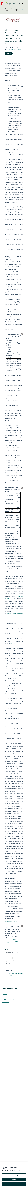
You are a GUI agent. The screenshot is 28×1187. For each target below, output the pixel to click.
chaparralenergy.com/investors (13, 636)
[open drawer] (25, 3)
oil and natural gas (10, 966)
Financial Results (17, 958)
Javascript (5, 1002)
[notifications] (22, 3)
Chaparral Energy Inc (15, 49)
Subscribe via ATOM (8, 999)
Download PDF (6, 994)
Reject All (14, 1179)
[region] (14, 1174)
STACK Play (8, 963)
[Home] (8, 3)
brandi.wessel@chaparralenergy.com (15, 941)
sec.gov (13, 643)
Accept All (14, 1184)
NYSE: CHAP (8, 955)
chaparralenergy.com (11, 921)
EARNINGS (8, 958)
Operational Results (10, 961)
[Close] (26, 1164)
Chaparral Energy (9, 952)
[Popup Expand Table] (22, 334)
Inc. (17, 952)
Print (3, 992)
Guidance (16, 955)
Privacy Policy (14, 1172)
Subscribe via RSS (7, 997)
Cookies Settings (14, 1175)
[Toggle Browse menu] (22, 10)
